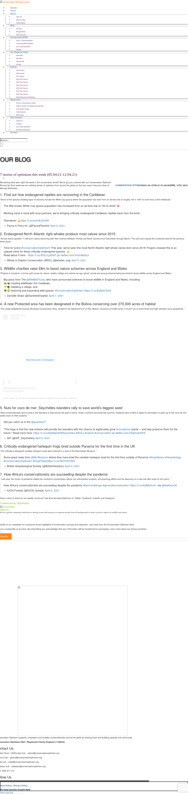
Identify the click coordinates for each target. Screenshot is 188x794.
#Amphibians (156, 457)
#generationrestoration (116, 485)
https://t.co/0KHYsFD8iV (61, 461)
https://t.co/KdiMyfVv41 (143, 485)
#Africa (80, 433)
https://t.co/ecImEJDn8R (34, 220)
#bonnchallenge (92, 485)
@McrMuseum (39, 457)
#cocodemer (123, 429)
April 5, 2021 (42, 438)
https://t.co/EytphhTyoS (97, 290)
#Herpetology (173, 457)
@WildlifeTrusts (36, 279)
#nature (89, 433)
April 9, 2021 (78, 260)
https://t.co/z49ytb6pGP (47, 433)
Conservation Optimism (128, 185)
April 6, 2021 (57, 225)
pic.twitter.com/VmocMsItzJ (73, 255)
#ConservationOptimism (35, 248)
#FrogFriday (40, 461)
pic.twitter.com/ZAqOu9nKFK (129, 433)
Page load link (6, 792)
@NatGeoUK (169, 485)
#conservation (102, 433)
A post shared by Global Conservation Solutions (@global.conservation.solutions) (40, 398)
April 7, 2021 (56, 295)
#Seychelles (68, 433)
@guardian (37, 422)
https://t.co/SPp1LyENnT (42, 255)
